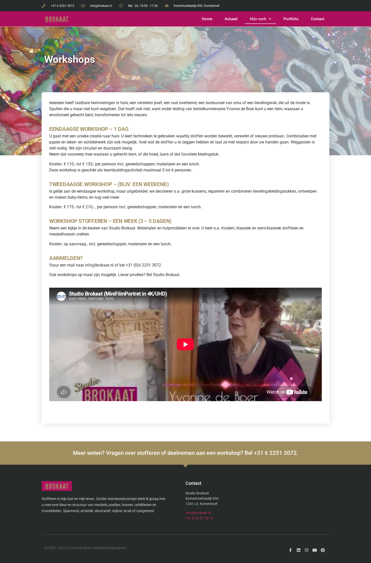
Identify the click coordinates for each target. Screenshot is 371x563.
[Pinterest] (323, 550)
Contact (317, 19)
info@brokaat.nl (198, 513)
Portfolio (291, 19)
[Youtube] (315, 550)
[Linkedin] (299, 550)
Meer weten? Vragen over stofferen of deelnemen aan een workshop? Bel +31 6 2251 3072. (185, 453)
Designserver (116, 548)
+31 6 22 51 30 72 (200, 518)
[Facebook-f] (290, 550)
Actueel (231, 19)
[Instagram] (307, 550)
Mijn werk (258, 19)
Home (207, 19)
